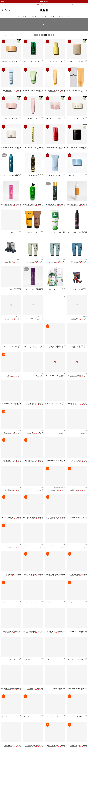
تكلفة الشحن (63, 297)
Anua (20, 373)
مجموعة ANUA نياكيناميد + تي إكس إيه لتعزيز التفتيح (12, 602)
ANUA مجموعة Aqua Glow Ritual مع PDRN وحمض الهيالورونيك (31, 631)
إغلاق (85, 1)
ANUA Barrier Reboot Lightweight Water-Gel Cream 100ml (74, 432)
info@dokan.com (74, 4)
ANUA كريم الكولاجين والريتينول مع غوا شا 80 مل (78, 460)
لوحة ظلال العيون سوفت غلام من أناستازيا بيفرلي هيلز (77, 346)
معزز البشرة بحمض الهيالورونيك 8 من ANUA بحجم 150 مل (32, 375)
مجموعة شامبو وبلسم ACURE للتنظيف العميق (13, 232)
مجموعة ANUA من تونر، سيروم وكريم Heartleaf (78, 602)
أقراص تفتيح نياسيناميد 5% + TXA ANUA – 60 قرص (55, 631)
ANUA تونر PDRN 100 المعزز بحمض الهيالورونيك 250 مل (77, 659)
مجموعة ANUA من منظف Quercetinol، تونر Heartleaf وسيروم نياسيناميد (29, 716)
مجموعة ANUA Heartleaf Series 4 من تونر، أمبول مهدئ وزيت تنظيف (52, 574)
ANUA (42, 345)
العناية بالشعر (52, 16)
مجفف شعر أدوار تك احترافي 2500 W (80, 289)
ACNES (63, 231)
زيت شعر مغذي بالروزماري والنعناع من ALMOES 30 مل (55, 289)
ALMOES (63, 288)
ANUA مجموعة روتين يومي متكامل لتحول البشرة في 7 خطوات (76, 375)
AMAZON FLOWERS (39, 288)
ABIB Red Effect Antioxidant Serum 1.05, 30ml (55, 147)
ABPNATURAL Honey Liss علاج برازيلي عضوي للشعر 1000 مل (75, 204)
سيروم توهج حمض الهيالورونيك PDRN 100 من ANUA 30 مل (32, 659)
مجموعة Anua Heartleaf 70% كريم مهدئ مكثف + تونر (76, 489)
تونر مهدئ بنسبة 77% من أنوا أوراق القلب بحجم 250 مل (33, 489)
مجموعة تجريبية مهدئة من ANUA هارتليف (13, 574)
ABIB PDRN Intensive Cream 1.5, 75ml (35, 118)
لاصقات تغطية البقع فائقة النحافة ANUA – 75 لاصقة (12, 773)
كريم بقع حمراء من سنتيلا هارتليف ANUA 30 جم (78, 517)
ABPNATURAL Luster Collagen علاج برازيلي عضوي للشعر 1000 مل (52, 204)
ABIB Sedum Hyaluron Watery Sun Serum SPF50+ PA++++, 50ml (51, 175)
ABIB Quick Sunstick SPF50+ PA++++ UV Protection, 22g (75, 147)
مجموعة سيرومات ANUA (60, 773)
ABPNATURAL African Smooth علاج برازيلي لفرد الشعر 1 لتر (31, 175)
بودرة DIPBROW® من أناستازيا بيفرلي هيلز (35, 318)
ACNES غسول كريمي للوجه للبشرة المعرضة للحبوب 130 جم (54, 232)
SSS (64, 296)
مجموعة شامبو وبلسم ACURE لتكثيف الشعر (35, 261)
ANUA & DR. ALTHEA (61, 345)
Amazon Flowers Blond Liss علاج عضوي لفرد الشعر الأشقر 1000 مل (30, 289)
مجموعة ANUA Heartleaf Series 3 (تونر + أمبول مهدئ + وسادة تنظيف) (73, 574)
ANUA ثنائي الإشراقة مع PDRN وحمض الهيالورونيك (12, 631)
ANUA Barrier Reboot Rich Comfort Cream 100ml (54, 432)
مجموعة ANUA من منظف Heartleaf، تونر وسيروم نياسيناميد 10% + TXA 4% (51, 517)
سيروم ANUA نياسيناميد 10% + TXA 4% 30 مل (78, 631)
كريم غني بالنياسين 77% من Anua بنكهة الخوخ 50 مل (55, 716)
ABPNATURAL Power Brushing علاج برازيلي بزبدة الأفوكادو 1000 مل (30, 204)
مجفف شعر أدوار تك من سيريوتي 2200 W (13, 261)
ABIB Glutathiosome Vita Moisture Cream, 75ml (55, 90)
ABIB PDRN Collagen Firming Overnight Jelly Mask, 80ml (53, 118)
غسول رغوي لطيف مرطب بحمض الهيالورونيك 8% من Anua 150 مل (53, 375)
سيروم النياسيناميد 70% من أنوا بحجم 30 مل (35, 688)
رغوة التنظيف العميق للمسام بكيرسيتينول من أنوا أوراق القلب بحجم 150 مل (29, 546)
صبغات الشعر (17, 16)
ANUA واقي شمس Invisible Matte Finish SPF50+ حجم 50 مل (31, 602)
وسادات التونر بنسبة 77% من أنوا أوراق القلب (13, 489)
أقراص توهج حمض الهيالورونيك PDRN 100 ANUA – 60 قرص (54, 659)
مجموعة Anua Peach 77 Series (81, 716)
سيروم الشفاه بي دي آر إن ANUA (59, 688)
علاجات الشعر (60, 16)
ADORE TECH (18, 259)
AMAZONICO (84, 316)
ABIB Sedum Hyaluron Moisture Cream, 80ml (77, 175)
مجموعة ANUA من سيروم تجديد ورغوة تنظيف (79, 745)
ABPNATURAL (40, 174)
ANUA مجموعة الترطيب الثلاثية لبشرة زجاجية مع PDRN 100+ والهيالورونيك (30, 346)
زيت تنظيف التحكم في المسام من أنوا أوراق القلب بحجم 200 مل (53, 546)
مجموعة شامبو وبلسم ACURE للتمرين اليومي (79, 261)
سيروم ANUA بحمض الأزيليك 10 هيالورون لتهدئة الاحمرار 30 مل (53, 403)
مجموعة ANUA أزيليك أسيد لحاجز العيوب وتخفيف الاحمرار (32, 403)
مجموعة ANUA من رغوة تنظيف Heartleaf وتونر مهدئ (33, 517)
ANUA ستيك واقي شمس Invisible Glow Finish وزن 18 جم (54, 602)
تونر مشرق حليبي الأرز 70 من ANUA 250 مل (79, 773)
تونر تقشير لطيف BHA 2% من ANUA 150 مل (35, 432)
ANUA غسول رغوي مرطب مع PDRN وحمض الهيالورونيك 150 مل (75, 688)
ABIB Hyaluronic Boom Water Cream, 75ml (12, 90)
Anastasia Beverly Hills (38, 316)
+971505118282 (83, 4)
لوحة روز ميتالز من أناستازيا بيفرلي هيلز (14, 318)
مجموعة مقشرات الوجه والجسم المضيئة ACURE (34, 232)
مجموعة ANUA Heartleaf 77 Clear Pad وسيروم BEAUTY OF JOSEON (51, 489)
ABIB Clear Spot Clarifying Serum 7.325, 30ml (33, 61)
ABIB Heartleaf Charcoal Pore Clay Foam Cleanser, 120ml (30, 90)
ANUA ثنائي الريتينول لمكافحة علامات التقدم (35, 745)
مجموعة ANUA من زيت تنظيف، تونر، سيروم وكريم (12, 432)
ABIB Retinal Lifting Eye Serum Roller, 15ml (34, 147)
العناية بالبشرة (44, 16)
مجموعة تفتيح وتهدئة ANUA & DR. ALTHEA (57, 346)
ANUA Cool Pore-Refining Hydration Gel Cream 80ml (53, 460)
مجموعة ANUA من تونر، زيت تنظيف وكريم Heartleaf (33, 574)
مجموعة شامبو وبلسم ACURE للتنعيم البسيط (57, 261)
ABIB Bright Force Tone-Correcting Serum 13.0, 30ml (54, 61)
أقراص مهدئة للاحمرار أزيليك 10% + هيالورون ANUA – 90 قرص (75, 403)
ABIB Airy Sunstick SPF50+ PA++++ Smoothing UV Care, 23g (74, 61)
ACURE (41, 231)
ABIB (86, 60)
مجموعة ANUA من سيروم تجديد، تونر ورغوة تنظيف (56, 745)
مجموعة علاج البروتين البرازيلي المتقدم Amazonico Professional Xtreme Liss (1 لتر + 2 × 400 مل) (68, 318)
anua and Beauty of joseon (59, 487)
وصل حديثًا (68, 16)
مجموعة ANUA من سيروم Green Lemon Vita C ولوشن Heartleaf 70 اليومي (28, 460)
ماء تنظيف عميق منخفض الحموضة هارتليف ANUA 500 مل (76, 546)
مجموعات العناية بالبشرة (33, 16)
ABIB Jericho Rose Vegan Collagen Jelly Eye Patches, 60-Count (73, 118)
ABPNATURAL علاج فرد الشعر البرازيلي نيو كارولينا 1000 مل (76, 232)
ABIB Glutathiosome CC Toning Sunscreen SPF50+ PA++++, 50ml (73, 90)
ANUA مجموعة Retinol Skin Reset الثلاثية (13, 745)
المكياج (24, 16)
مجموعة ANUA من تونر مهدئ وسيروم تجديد (35, 773)
